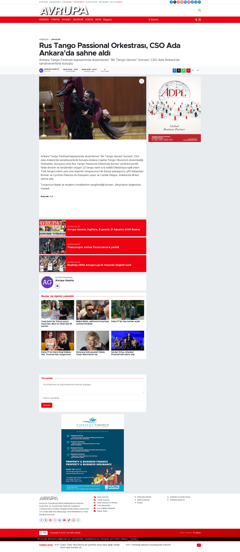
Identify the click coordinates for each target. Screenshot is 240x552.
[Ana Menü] (199, 19)
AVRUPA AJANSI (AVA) (180, 497)
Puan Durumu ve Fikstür (107, 503)
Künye (140, 503)
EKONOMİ (78, 20)
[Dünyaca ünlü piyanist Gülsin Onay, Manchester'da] (92, 340)
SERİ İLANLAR (143, 500)
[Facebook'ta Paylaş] (174, 70)
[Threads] (74, 520)
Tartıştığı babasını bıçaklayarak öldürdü (151, 545)
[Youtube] (64, 520)
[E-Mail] (57, 286)
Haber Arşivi (102, 511)
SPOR (98, 20)
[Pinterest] (50, 520)
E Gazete (153, 20)
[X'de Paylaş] (179, 70)
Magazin (107, 20)
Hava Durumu (103, 497)
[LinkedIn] (60, 520)
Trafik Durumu (103, 500)
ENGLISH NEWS (144, 497)
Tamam (133, 539)
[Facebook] (41, 520)
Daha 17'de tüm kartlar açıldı (125, 321)
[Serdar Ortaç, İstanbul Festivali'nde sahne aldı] (127, 340)
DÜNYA (89, 20)
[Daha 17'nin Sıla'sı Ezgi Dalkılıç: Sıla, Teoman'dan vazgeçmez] (57, 340)
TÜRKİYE (55, 20)
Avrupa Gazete (64, 280)
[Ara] (199, 10)
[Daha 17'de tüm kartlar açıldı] (127, 310)
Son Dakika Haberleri (106, 508)
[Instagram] (55, 520)
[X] (46, 520)
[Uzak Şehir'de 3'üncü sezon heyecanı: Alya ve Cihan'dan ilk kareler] (57, 310)
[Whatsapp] (78, 520)
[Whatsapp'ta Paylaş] (183, 70)
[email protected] (46, 515)
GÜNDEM (43, 20)
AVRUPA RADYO (177, 500)
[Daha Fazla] (188, 70)
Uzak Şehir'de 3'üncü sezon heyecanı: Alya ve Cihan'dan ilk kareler (56, 323)
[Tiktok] (69, 520)
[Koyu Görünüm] (197, 19)
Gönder (47, 405)
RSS (44, 533)
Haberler (43, 39)
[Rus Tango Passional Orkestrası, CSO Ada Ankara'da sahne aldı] (92, 108)
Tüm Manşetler (103, 505)
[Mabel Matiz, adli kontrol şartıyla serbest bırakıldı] (92, 310)
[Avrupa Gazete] (64, 10)
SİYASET (66, 20)
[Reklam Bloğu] (92, 453)
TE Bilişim (197, 533)
